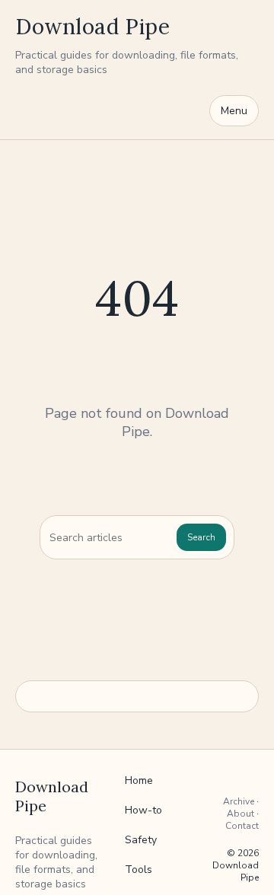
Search (201, 537)
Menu (234, 111)
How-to (143, 810)
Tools (138, 869)
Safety (141, 840)
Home (139, 780)
